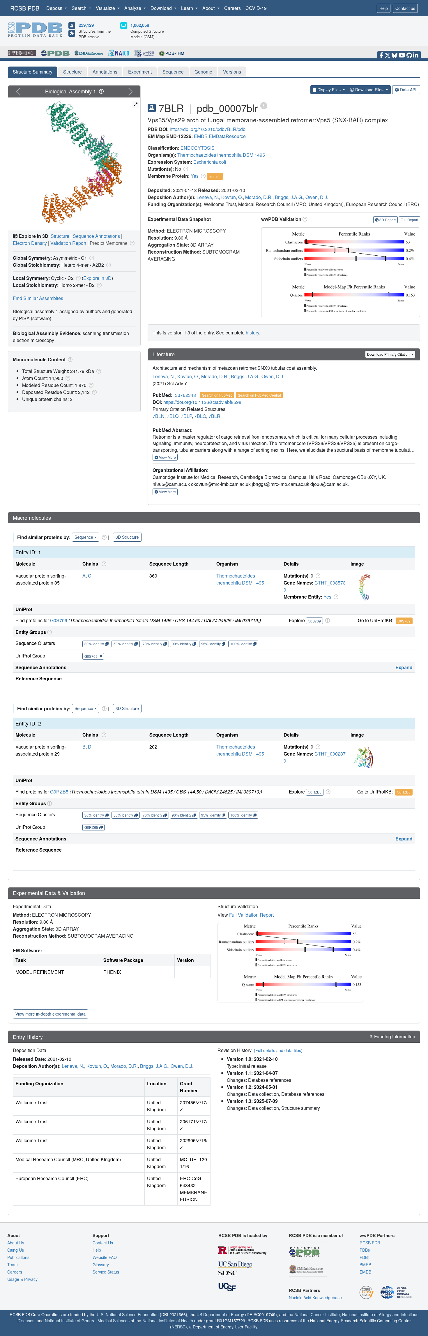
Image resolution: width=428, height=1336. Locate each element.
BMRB (365, 1264)
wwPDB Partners (377, 1235)
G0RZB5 (59, 791)
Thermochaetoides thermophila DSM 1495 (221, 154)
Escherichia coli (209, 161)
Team (12, 1264)
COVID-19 (256, 8)
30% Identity (94, 643)
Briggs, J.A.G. (289, 197)
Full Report (409, 219)
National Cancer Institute (317, 1314)
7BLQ (200, 416)
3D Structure (127, 537)
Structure (72, 71)
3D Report (387, 219)
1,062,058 (139, 25)
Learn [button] (187, 8)
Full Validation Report (251, 914)
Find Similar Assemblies (38, 298)
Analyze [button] (133, 8)
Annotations (105, 71)
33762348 (185, 395)
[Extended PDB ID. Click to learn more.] (263, 105)
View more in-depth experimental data (50, 1014)
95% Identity (211, 643)
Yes (195, 175)
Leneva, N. (208, 197)
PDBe (365, 1250)
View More (167, 457)
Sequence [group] (84, 537)
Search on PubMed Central (259, 395)
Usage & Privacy (22, 1279)
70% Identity (152, 643)
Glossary (101, 1264)
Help (383, 8)
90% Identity (181, 643)
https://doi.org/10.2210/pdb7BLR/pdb (207, 129)
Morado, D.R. (259, 197)
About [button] (209, 8)
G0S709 (58, 620)
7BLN (159, 416)
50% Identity (123, 643)
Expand (404, 667)
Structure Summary (32, 71)
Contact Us (103, 1243)
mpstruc (215, 176)
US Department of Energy (220, 1314)
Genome (203, 71)
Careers (232, 8)
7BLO (172, 416)
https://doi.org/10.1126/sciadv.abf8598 (202, 402)
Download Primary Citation (389, 354)
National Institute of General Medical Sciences (87, 1320)
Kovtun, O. (232, 197)
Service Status (106, 1272)
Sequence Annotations (96, 236)
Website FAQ (105, 1257)
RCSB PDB (24, 8)
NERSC (178, 1327)
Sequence (173, 71)
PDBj (364, 1257)
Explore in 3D (97, 278)
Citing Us (15, 1250)
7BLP (186, 416)
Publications (18, 1257)
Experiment (140, 71)
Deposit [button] (54, 8)
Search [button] (80, 8)
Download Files (369, 90)
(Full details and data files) (278, 1050)
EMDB (201, 136)
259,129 (86, 25)
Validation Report (68, 243)
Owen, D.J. (316, 197)
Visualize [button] (106, 8)
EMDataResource (227, 136)
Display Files (329, 90)
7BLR (214, 416)
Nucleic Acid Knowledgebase (315, 1297)
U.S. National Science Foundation (128, 1314)
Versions (232, 71)
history (252, 332)
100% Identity (241, 643)
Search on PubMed (217, 395)
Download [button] (162, 8)
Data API (408, 90)
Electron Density (30, 243)
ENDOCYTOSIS (198, 147)
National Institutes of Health (167, 1320)
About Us (15, 1243)
